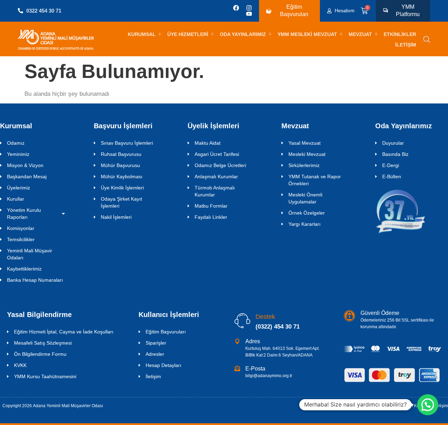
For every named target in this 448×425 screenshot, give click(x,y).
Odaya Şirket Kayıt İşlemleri (121, 202)
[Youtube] (249, 14)
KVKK (20, 365)
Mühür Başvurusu (120, 165)
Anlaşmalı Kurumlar (216, 176)
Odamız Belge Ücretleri (220, 165)
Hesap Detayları (163, 365)
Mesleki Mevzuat (307, 154)
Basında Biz (395, 154)
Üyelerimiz (18, 187)
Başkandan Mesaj (27, 176)
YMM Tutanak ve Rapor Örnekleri (314, 180)
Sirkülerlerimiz (304, 165)
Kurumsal (142, 34)
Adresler (155, 354)
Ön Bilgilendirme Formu (40, 354)
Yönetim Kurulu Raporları (24, 213)
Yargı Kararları (304, 224)
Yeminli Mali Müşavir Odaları (29, 254)
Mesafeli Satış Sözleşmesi (43, 343)
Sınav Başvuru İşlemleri (127, 143)
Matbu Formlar (211, 206)
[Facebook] (236, 8)
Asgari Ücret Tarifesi (217, 154)
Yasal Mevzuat (304, 143)
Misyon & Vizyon (25, 165)
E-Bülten (391, 176)
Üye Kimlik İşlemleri (122, 187)
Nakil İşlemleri (116, 217)
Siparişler (156, 343)
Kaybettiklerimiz (24, 269)
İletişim (405, 45)
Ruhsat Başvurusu (121, 154)
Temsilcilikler (21, 239)
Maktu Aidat (207, 143)
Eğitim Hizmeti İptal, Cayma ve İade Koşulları (63, 331)
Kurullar (15, 199)
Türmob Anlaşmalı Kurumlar (215, 191)
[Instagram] (249, 8)
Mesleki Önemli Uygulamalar (305, 198)
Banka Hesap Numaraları (35, 280)
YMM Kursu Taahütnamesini (45, 376)
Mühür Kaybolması (121, 176)
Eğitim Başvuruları (166, 331)
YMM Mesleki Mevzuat (307, 34)
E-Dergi (390, 165)
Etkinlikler (400, 34)
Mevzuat (360, 34)
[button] (426, 40)
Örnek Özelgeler (306, 213)
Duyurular (393, 143)
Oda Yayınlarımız (243, 34)
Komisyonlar (20, 228)
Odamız (15, 143)
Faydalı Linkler (211, 217)
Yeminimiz (18, 154)
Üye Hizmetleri (187, 34)
